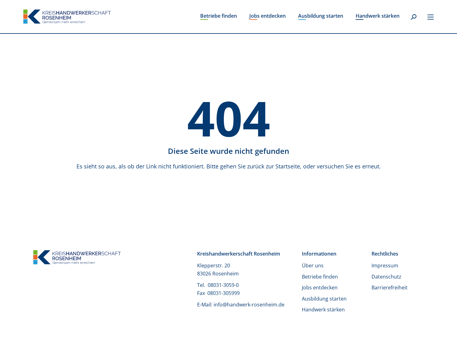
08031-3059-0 (224, 285)
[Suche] (413, 17)
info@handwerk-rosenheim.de (249, 304)
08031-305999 (223, 293)
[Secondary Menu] (430, 17)
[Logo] (67, 16)
